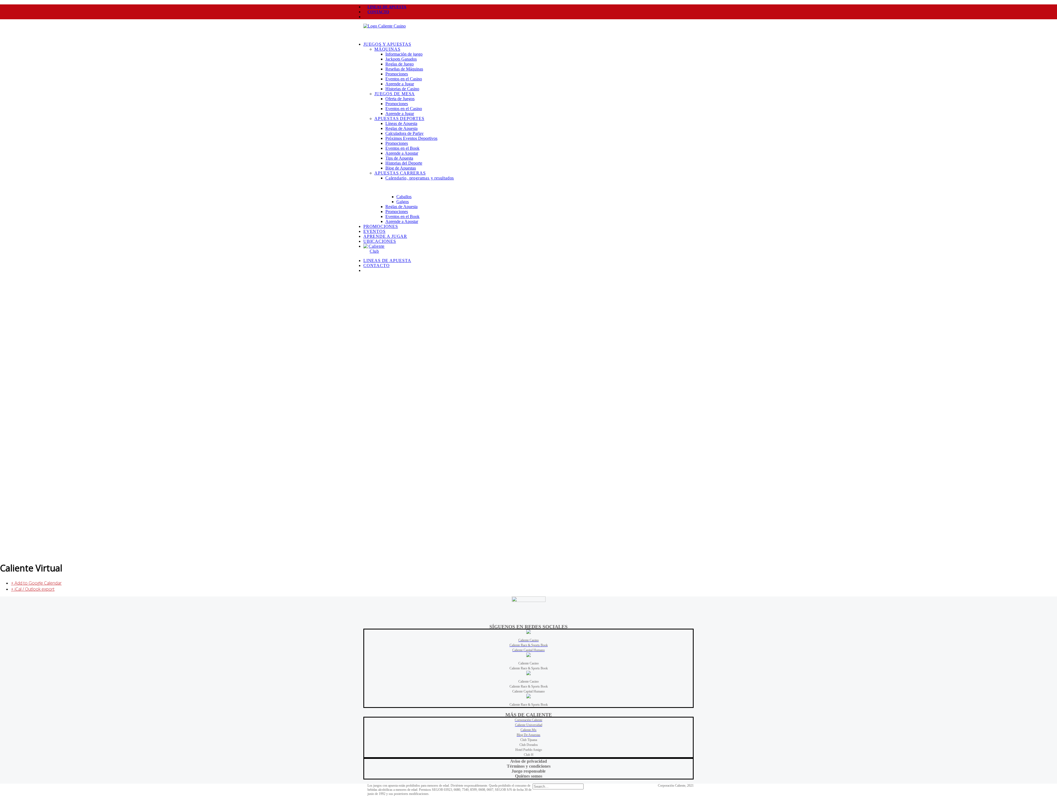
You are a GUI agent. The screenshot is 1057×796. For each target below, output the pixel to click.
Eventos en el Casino (403, 79)
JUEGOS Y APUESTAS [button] (387, 44)
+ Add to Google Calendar (36, 583)
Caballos (404, 196)
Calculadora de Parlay (404, 133)
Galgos (402, 201)
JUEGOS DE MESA (394, 93)
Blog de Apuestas (400, 168)
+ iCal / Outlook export (33, 589)
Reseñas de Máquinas (404, 69)
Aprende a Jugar (399, 83)
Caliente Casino (528, 663)
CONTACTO (378, 12)
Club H (528, 755)
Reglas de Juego (399, 64)
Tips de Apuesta (399, 158)
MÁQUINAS (387, 49)
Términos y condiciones (529, 766)
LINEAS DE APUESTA (386, 7)
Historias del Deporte (403, 163)
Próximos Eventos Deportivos (411, 138)
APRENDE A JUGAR (385, 236)
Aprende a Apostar (401, 153)
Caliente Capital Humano (528, 691)
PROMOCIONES (380, 226)
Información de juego (404, 54)
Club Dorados (528, 745)
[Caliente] (528, 30)
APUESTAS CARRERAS (400, 173)
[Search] (558, 786)
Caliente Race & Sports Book (529, 668)
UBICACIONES (379, 241)
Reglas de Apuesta (401, 128)
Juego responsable (528, 771)
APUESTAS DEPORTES (399, 118)
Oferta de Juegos (400, 98)
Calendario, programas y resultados (419, 178)
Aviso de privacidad (528, 761)
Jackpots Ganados (401, 59)
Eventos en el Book (402, 148)
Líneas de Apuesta (401, 123)
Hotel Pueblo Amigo (528, 750)
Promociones (396, 74)
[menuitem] (528, 6)
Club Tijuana (528, 740)
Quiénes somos (528, 776)
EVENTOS (374, 231)
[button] (367, 17)
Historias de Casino (402, 88)
